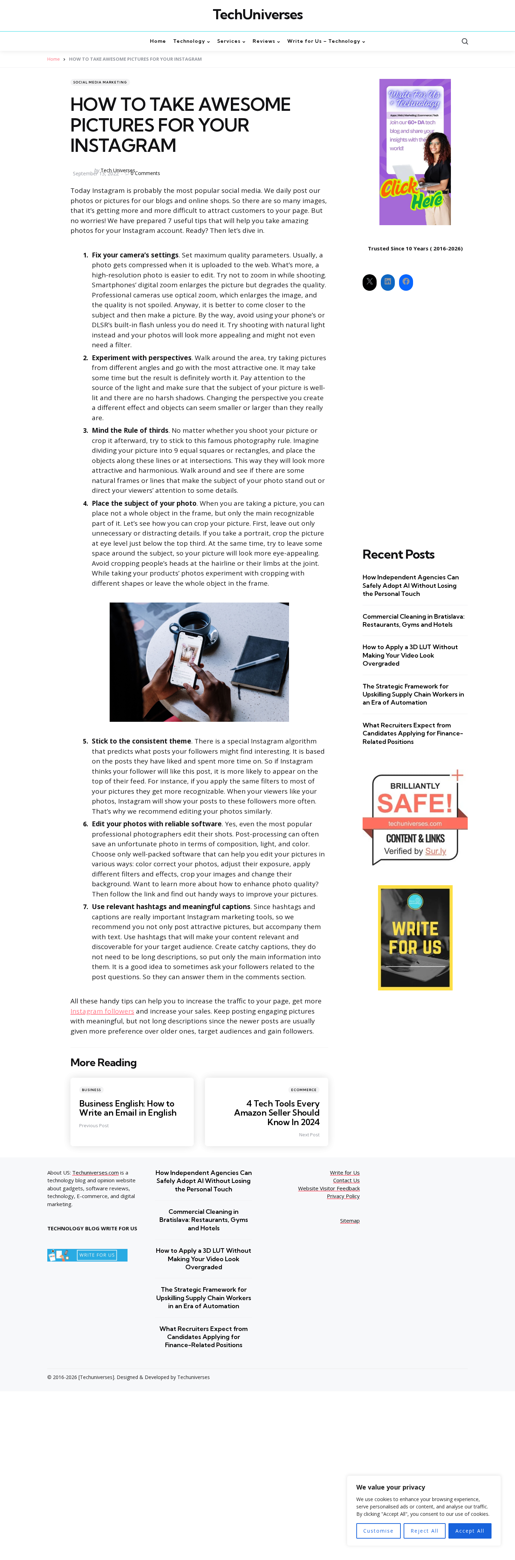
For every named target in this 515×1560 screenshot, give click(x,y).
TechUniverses (258, 14)
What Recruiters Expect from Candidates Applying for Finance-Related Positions (413, 733)
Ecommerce (304, 1090)
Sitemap (350, 1220)
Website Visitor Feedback (329, 1188)
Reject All (425, 1530)
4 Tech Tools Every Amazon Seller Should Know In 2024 (277, 1112)
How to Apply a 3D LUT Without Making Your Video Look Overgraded (410, 655)
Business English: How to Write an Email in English (128, 1108)
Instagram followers (102, 1011)
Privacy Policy (343, 1195)
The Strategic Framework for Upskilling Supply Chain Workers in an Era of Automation (413, 694)
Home (53, 59)
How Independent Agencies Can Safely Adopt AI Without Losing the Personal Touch (411, 585)
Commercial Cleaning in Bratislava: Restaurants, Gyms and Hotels (414, 620)
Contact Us (346, 1180)
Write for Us (345, 1172)
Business (91, 1090)
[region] (424, 1510)
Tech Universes (118, 170)
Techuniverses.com (95, 1172)
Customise (378, 1530)
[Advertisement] (415, 413)
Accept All (470, 1530)
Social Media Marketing (100, 82)
